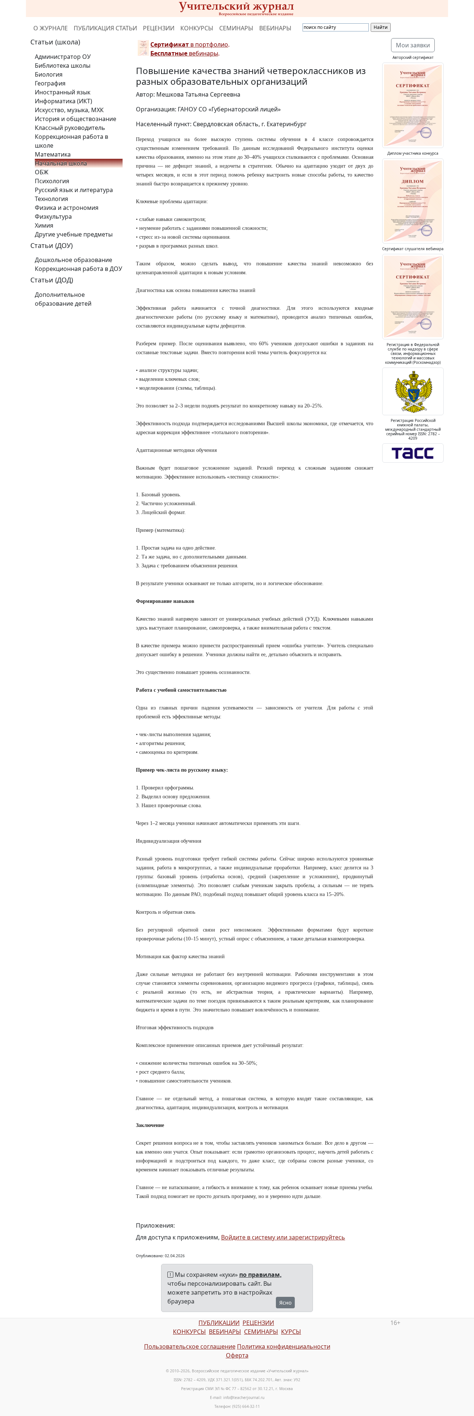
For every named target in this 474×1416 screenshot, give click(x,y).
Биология (49, 74)
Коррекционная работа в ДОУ (78, 269)
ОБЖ (42, 172)
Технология (51, 199)
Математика (53, 154)
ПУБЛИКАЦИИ (219, 1323)
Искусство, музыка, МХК (69, 110)
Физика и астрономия (67, 208)
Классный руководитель (70, 128)
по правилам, (260, 1275)
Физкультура (53, 216)
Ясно (285, 1302)
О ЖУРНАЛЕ (50, 28)
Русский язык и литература (74, 190)
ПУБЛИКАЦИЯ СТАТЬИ (105, 28)
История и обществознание (75, 119)
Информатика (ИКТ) (63, 101)
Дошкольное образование (73, 260)
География (50, 83)
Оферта (237, 1355)
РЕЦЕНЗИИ (158, 28)
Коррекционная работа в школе (71, 141)
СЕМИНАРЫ (236, 28)
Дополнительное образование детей (63, 299)
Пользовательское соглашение (190, 1346)
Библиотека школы (62, 65)
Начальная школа (61, 163)
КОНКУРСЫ (196, 28)
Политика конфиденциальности (283, 1346)
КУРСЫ (291, 1332)
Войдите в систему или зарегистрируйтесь (283, 1237)
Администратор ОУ (63, 57)
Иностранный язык (62, 92)
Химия (44, 225)
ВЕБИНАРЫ (275, 28)
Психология (52, 181)
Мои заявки (413, 45)
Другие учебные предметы (74, 234)
